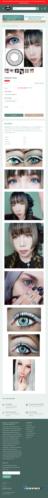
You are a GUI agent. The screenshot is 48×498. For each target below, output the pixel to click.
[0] (44, 8)
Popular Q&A (29, 425)
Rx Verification (29, 431)
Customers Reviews (30, 433)
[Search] (37, 8)
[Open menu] (3, 8)
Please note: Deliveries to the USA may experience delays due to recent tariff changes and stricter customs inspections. (24, 2)
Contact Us (28, 437)
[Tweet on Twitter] (40, 83)
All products (8, 25)
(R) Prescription (8, 98)
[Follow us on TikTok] (10, 488)
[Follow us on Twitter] (6, 488)
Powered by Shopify (6, 494)
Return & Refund (30, 429)
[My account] (42, 8)
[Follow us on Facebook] (3, 488)
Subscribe (6, 476)
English (4, 483)
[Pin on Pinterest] (38, 83)
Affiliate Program (30, 435)
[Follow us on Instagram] (8, 488)
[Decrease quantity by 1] (19, 107)
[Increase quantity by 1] (27, 107)
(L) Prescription (8, 91)
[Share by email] (43, 83)
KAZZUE (6, 83)
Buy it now (34, 115)
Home (3, 25)
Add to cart (13, 115)
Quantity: (6, 106)
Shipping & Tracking (30, 427)
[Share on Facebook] (35, 83)
